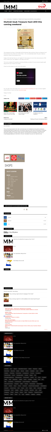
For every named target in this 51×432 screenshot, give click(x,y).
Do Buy (26, 375)
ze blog (38, 394)
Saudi (21, 390)
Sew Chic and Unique (10, 319)
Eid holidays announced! (18, 260)
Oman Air (25, 385)
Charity (41, 370)
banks (30, 368)
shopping (7, 392)
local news (10, 381)
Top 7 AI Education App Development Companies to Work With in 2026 (21, 313)
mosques (16, 383)
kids (5, 381)
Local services (18, 381)
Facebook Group (8, 14)
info (39, 379)
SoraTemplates (10, 430)
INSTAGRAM (9, 220)
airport (15, 368)
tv (19, 394)
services (31, 390)
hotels (35, 379)
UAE (23, 394)
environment (26, 377)
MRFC (21, 383)
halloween (15, 379)
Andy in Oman (8, 324)
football (44, 377)
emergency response (9, 377)
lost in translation (26, 381)
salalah (16, 390)
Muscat (26, 383)
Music (6, 385)
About (8, 1)
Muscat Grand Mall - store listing (11, 291)
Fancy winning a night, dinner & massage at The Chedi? (21, 293)
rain (35, 388)
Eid (35, 375)
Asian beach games (23, 368)
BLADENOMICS (8, 316)
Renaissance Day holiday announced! (21, 357)
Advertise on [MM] (18, 11)
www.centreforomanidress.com (28, 88)
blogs (40, 368)
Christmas (12, 373)
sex (36, 390)
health (20, 379)
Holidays (30, 379)
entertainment (18, 377)
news (15, 385)
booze (22, 370)
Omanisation (43, 385)
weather (27, 394)
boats (18, 370)
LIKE (45, 217)
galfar (6, 379)
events (32, 377)
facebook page (22, 90)
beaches (35, 368)
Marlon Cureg (8, 312)
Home (5, 1)
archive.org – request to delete (12, 317)
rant (45, 388)
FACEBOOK (9, 217)
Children (6, 373)
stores (21, 392)
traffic (11, 394)
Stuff (26, 392)
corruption (38, 373)
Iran (42, 379)
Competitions (15, 19)
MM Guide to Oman (9, 383)
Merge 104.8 (34, 381)
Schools (26, 390)
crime (13, 375)
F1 (35, 377)
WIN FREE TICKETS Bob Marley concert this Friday (9, 113)
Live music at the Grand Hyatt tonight (24, 113)
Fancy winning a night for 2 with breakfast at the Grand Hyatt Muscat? (24, 298)
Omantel (6, 388)
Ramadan (40, 388)
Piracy (22, 388)
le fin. (14, 246)
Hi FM (25, 379)
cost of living (7, 375)
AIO (11, 368)
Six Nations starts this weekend (38, 113)
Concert (32, 373)
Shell (40, 390)
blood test (7, 370)
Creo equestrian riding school (19, 253)
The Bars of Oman (38, 392)
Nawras (10, 385)
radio (30, 388)
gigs (10, 379)
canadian (32, 370)
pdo (18, 388)
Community (9, 19)
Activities (6, 368)
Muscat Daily (32, 383)
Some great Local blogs (30, 11)
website (33, 394)
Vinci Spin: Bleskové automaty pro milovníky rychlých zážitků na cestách (21, 309)
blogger (45, 123)
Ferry (39, 377)
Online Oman (13, 388)
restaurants (7, 390)
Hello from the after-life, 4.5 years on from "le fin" (24, 239)
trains (16, 394)
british (27, 370)
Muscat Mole (39, 383)
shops (12, 392)
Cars (37, 370)
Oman (19, 385)
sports (16, 392)
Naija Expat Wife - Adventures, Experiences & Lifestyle (18, 308)
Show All (45, 329)
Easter (31, 375)
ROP (12, 390)
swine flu (30, 392)
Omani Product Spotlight (34, 385)
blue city (13, 370)
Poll (26, 388)
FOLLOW (45, 220)
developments (20, 375)
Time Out (6, 394)
